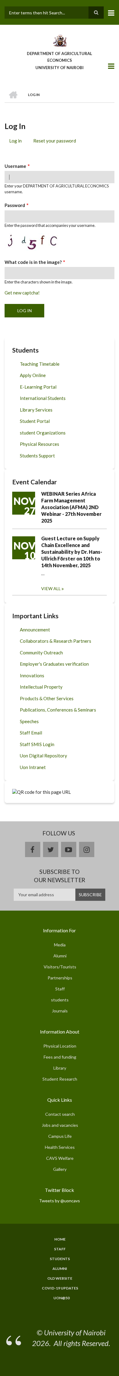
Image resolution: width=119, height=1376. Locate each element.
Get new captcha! (22, 292)
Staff (60, 988)
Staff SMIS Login (37, 744)
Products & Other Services (47, 698)
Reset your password (54, 140)
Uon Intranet (33, 767)
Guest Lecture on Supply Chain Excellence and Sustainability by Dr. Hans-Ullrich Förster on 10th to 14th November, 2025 (71, 551)
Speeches (29, 721)
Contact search (60, 1114)
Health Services (60, 1147)
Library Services (36, 409)
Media (60, 944)
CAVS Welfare (60, 1158)
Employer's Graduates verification (54, 664)
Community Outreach (41, 652)
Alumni (60, 955)
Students (60, 1259)
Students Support (37, 455)
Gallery (60, 1169)
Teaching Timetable (40, 364)
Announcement (35, 629)
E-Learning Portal (38, 387)
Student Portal (35, 421)
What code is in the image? (33, 262)
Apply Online (33, 375)
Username (15, 166)
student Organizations (43, 432)
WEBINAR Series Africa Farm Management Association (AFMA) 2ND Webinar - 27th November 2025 (71, 507)
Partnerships (60, 977)
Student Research (59, 1079)
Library (59, 1068)
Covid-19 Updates (60, 1288)
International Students (43, 398)
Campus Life (60, 1136)
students (60, 999)
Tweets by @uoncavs (59, 1200)
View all (51, 588)
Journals (60, 1010)
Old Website (59, 1278)
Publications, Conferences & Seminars (58, 709)
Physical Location (59, 1046)
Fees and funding (60, 1057)
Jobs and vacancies (60, 1125)
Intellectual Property (41, 687)
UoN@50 (61, 1298)
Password (15, 205)
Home (60, 1239)
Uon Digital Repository (43, 755)
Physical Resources (39, 444)
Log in (17, 141)
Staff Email (31, 732)
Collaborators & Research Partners (55, 641)
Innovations (32, 675)
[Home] (59, 40)
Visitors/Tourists (60, 966)
